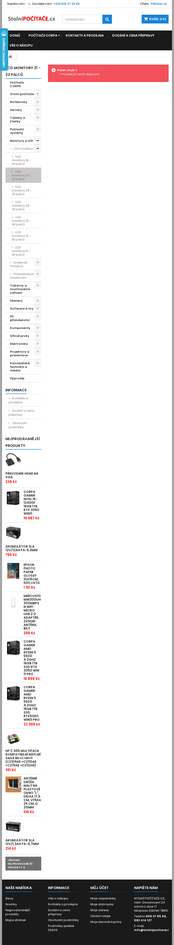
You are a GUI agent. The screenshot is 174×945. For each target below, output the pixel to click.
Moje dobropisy (102, 904)
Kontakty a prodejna (85, 35)
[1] (13, 533)
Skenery (16, 301)
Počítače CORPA (43, 35)
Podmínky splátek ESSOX (61, 928)
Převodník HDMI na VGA (21, 475)
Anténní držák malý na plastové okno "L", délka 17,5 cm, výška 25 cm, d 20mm (32, 793)
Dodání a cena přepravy (133, 35)
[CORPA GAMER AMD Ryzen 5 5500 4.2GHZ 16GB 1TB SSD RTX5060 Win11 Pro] (13, 693)
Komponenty (20, 328)
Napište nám (16, 4)
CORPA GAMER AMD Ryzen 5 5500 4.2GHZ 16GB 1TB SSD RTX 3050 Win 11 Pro (31, 657)
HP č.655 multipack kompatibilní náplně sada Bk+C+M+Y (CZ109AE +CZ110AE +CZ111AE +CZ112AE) (23, 758)
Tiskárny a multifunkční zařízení (20, 289)
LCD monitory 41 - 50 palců (21, 236)
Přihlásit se (159, 4)
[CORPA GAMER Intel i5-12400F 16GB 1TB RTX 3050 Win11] (13, 498)
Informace (16, 390)
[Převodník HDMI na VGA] (13, 460)
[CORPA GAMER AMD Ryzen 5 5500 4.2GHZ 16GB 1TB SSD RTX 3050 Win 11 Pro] (13, 648)
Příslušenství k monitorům (22, 276)
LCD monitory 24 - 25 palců (22, 190)
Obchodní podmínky (18, 425)
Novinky (11, 904)
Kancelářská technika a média (20, 367)
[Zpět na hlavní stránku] (10, 57)
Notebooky (18, 102)
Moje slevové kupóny (105, 922)
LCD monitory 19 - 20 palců (21, 160)
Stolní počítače (22, 94)
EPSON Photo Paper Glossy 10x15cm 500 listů (32, 573)
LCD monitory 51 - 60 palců (21, 251)
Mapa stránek (15, 920)
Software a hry (22, 308)
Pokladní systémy (17, 131)
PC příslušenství (20, 318)
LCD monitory (23, 149)
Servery (16, 110)
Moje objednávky (103, 898)
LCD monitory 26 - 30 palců (21, 205)
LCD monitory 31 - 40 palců (21, 220)
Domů (15, 35)
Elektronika (19, 344)
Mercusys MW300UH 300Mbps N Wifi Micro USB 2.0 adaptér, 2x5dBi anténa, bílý (32, 612)
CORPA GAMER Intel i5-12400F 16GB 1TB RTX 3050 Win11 (31, 503)
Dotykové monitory (18, 264)
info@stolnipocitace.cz (152, 930)
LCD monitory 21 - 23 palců (21, 175)
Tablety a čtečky (17, 120)
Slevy (9, 898)
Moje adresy (99, 910)
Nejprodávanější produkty (22, 442)
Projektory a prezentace (19, 353)
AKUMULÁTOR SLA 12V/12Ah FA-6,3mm (21, 548)
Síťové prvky (19, 336)
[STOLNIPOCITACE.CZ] (30, 16)
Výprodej (17, 378)
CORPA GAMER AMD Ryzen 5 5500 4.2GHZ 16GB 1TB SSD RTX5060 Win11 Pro (32, 703)
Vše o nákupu (21, 45)
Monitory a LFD (21, 141)
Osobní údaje (100, 916)
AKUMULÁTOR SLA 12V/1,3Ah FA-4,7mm (22, 842)
